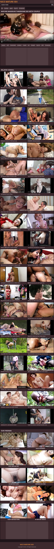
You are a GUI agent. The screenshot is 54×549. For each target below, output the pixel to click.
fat (2, 8)
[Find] (52, 5)
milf (8, 45)
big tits (38, 45)
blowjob (33, 45)
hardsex (6, 8)
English (52, 1)
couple (24, 45)
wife (43, 45)
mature (3, 45)
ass (28, 45)
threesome (21, 8)
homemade (13, 45)
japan (11, 8)
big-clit (16, 8)
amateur (19, 45)
